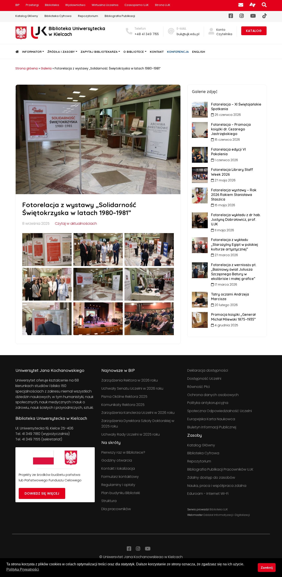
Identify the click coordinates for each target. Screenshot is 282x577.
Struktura (109, 500)
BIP (17, 5)
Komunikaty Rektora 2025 (123, 404)
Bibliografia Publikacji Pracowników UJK (220, 469)
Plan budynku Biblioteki (120, 492)
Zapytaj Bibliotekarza (99, 51)
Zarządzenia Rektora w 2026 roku (129, 380)
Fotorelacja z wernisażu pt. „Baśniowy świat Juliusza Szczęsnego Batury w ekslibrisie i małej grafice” (233, 272)
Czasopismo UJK (136, 5)
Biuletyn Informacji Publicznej (211, 427)
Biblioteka (52, 5)
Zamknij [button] (267, 567)
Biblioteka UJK (219, 509)
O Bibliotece (133, 51)
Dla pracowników (116, 508)
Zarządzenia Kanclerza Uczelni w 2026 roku (137, 412)
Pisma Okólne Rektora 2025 (124, 396)
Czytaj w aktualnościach (76, 223)
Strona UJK (162, 5)
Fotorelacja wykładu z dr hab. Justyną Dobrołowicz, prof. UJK (236, 219)
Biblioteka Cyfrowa (58, 16)
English (198, 51)
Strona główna (26, 68)
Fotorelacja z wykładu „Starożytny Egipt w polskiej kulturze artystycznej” (234, 244)
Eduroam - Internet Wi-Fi (207, 493)
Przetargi (32, 5)
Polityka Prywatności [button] (22, 569)
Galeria (46, 68)
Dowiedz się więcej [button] (42, 493)
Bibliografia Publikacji (120, 16)
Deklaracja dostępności (207, 370)
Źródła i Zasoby (61, 51)
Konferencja (178, 51)
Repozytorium (88, 16)
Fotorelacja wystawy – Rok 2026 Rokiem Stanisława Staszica (233, 194)
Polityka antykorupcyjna (207, 402)
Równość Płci (198, 386)
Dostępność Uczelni (204, 378)
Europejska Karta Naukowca (211, 419)
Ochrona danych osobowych (213, 394)
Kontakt (157, 51)
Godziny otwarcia (116, 460)
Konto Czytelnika (224, 31)
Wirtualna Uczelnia (105, 5)
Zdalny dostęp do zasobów (211, 477)
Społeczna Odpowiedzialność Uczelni (219, 410)
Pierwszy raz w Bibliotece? (123, 452)
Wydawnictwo (75, 5)
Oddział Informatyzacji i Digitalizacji (226, 515)
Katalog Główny (26, 16)
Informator (32, 51)
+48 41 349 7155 (147, 34)
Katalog (254, 31)
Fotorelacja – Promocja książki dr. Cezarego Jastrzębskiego (231, 129)
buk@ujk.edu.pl (188, 34)
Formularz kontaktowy (120, 476)
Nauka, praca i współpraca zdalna (216, 485)
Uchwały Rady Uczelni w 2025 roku (130, 434)
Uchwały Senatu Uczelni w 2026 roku (132, 388)
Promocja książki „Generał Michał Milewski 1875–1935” (233, 316)
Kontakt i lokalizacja (118, 468)
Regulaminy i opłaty (118, 484)
